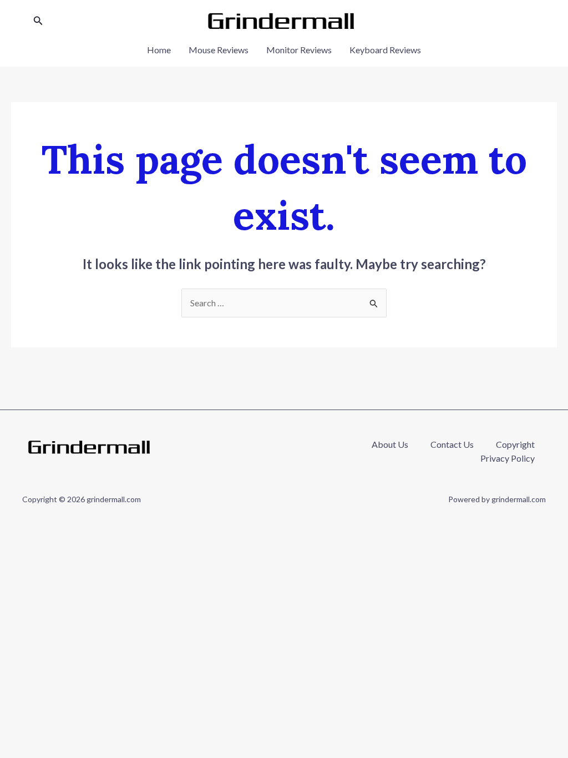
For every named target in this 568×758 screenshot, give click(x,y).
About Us (390, 444)
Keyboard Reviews (385, 49)
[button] (38, 21)
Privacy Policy (507, 458)
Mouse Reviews (218, 49)
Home (159, 49)
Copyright (515, 444)
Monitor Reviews (299, 49)
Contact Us (452, 444)
